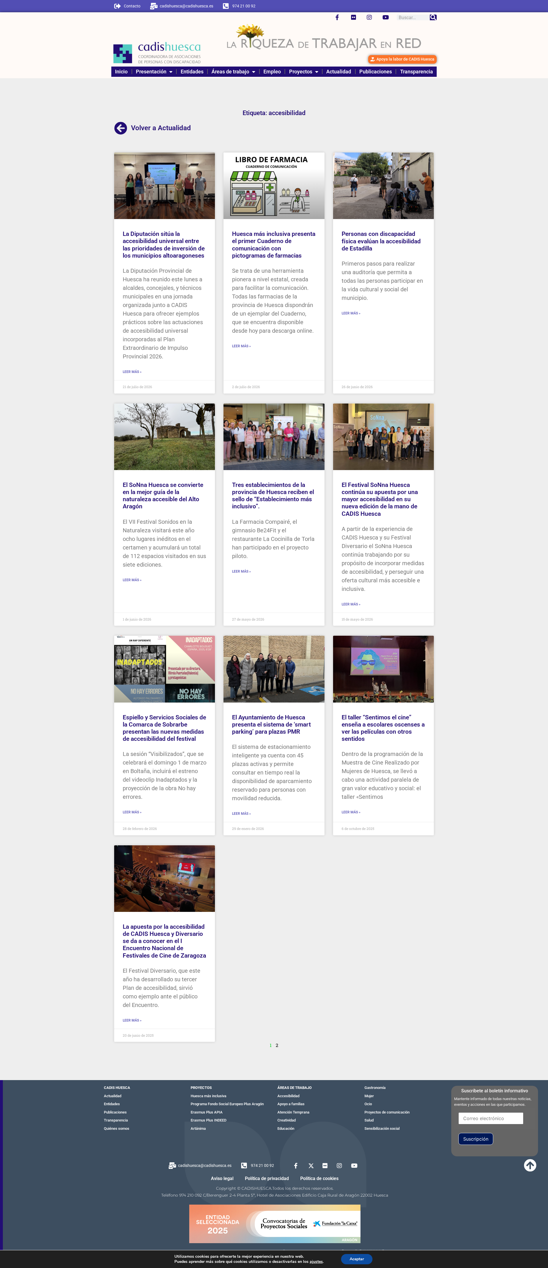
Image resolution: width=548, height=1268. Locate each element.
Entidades (192, 72)
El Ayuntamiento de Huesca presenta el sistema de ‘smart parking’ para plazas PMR (271, 724)
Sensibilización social (382, 1128)
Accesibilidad (288, 1096)
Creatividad (286, 1120)
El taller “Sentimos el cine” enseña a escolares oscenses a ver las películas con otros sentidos (383, 728)
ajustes (316, 1261)
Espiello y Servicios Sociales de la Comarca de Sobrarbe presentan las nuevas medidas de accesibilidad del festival (164, 728)
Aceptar (357, 1259)
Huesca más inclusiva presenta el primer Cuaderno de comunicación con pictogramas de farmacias (273, 244)
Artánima (198, 1128)
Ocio (368, 1104)
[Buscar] (433, 17)
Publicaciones (375, 72)
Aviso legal (222, 1178)
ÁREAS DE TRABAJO (294, 1088)
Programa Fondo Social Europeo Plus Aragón (227, 1104)
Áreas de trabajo (230, 72)
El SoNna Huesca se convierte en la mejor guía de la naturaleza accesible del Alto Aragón (163, 495)
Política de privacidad (267, 1178)
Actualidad (338, 72)
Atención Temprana (293, 1112)
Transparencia (416, 72)
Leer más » (132, 372)
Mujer (369, 1096)
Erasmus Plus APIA (207, 1112)
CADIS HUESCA (117, 1088)
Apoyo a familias (291, 1104)
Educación (285, 1128)
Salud (369, 1120)
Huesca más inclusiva (208, 1096)
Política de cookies (319, 1178)
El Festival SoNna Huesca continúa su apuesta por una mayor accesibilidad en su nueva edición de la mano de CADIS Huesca (380, 499)
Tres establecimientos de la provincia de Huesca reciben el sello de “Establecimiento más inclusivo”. (273, 495)
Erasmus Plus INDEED (208, 1120)
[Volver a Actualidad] (120, 128)
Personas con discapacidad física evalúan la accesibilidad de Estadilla (381, 241)
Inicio (121, 72)
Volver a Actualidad (161, 128)
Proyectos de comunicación (387, 1112)
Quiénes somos (116, 1128)
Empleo (272, 72)
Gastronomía (375, 1088)
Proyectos (300, 72)
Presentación (151, 72)
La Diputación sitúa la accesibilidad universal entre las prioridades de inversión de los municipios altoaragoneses (164, 244)
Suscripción (475, 1139)
